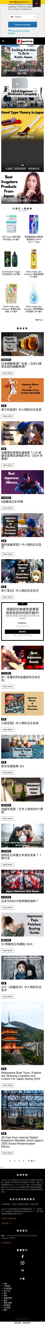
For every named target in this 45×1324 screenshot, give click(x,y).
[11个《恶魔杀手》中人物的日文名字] (22, 968)
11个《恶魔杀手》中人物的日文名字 (21, 989)
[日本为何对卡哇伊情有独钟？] (22, 882)
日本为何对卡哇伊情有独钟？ (20, 901)
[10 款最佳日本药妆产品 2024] (22, 188)
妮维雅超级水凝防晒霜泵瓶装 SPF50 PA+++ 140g (34, 239)
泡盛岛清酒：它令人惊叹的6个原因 (22, 810)
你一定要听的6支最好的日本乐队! (20, 679)
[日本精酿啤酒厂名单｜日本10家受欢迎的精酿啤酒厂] (22, 344)
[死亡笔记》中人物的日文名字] (22, 571)
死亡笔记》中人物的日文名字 (20, 590)
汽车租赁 (7, 1286)
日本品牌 (7, 1307)
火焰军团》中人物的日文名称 (20, 723)
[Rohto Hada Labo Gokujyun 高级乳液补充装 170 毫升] (11, 294)
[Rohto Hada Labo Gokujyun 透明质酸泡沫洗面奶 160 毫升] (34, 294)
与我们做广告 (6, 1223)
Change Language (22, 24)
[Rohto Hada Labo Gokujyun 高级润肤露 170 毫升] (34, 259)
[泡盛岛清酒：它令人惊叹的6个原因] (22, 789)
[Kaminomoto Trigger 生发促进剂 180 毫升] (11, 259)
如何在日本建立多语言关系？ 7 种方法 (21, 856)
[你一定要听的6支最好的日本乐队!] (22, 658)
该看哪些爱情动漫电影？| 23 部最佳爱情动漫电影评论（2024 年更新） (22, 455)
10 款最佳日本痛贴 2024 (16, 944)
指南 (5, 1300)
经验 (22, 67)
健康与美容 (23, 197)
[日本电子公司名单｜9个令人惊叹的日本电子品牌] (22, 92)
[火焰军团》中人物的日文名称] (22, 704)
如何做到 (7, 1305)
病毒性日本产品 (18, 2)
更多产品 (38, 320)
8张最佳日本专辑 (12, 501)
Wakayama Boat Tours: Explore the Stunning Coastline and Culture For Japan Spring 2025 (21, 1075)
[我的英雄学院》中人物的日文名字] (22, 525)
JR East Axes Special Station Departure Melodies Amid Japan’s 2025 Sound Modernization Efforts (22, 1142)
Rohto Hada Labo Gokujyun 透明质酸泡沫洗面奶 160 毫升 (33, 309)
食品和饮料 (6, 359)
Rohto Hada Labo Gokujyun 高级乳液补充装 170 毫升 (11, 309)
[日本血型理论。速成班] (22, 124)
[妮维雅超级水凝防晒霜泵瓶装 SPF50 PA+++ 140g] (34, 224)
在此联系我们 (6, 1243)
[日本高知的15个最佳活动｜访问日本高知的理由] (22, 60)
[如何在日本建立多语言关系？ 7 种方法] (22, 835)
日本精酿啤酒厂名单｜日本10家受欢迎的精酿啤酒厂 (21, 365)
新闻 (5, 1310)
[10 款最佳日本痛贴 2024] (22, 925)
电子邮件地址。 (22, 623)
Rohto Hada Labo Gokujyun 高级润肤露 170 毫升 (33, 274)
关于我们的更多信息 (8, 1218)
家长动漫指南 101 (12, 766)
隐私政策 (17, 1323)
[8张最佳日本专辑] (22, 482)
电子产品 (22, 99)
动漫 (22, 165)
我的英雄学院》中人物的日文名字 (21, 546)
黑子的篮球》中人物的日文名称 (21, 409)
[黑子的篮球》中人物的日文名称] (22, 390)
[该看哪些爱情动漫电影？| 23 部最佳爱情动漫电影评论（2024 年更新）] (22, 433)
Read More (7, 373)
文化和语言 (23, 133)
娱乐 (5, 1293)
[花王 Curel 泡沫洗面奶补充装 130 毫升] (11, 224)
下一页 (30, 1161)
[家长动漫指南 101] (22, 747)
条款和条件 (26, 1323)
